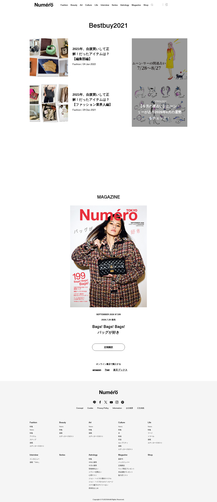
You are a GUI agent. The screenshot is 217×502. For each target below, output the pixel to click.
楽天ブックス (120, 370)
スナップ (33, 439)
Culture (88, 5)
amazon (97, 369)
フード (150, 433)
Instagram (116, 402)
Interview (105, 5)
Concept (79, 408)
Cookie (90, 408)
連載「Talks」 (35, 462)
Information (117, 408)
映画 (119, 436)
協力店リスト (123, 475)
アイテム (33, 436)
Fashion (64, 5)
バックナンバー (124, 462)
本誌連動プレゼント (125, 472)
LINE (94, 402)
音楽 (119, 439)
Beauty (74, 5)
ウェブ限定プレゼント (126, 469)
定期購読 (108, 347)
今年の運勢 (93, 462)
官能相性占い (93, 469)
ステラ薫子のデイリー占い (98, 485)
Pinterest (122, 402)
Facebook (100, 402)
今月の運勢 (93, 465)
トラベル (151, 436)
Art (81, 5)
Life (96, 5)
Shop (145, 5)
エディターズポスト (37, 446)
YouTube (111, 402)
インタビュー (34, 459)
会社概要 (129, 408)
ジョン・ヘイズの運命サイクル (100, 478)
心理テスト (93, 475)
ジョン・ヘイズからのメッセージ (101, 482)
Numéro (44, 5)
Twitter (105, 402)
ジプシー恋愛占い (95, 472)
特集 (31, 427)
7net (107, 369)
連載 (31, 443)
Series (115, 5)
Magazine (136, 5)
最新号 (120, 459)
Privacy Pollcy (102, 408)
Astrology (124, 5)
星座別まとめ (93, 488)
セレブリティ (123, 443)
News (32, 430)
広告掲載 (140, 408)
